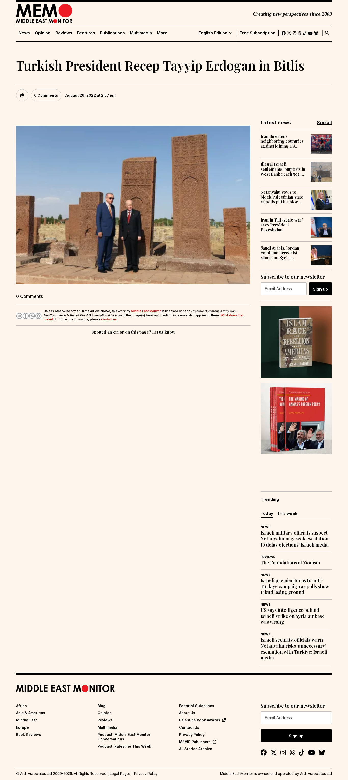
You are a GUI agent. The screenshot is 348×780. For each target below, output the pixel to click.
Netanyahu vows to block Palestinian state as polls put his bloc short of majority (282, 197)
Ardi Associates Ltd (316, 773)
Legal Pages (120, 773)
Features (86, 33)
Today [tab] (267, 513)
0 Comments (46, 95)
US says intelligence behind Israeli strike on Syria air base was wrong (293, 616)
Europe (22, 727)
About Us (187, 713)
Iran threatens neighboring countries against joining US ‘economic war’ (282, 141)
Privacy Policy (192, 734)
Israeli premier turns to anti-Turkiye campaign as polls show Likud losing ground (295, 586)
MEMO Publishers (195, 741)
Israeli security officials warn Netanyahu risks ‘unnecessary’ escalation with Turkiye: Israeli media (294, 649)
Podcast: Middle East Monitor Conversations (124, 736)
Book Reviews (28, 734)
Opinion (42, 33)
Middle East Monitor (146, 311)
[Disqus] (133, 406)
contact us (109, 319)
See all (324, 122)
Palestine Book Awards (199, 720)
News (24, 33)
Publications (112, 33)
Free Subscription (257, 33)
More (162, 33)
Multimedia (141, 33)
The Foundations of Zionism (290, 563)
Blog (101, 706)
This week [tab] (287, 513)
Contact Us (189, 727)
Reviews (64, 33)
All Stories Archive (195, 749)
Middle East (26, 720)
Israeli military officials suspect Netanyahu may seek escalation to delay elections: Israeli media (295, 539)
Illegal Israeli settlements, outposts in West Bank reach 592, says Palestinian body (283, 169)
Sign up (320, 289)
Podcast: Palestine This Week (124, 746)
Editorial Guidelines (196, 706)
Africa (21, 706)
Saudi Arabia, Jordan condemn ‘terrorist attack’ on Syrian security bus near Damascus (280, 252)
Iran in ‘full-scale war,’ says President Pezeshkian (282, 224)
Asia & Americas (30, 713)
